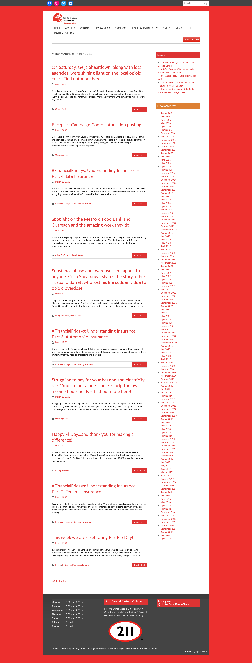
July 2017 (165, 462)
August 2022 (167, 266)
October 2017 (167, 452)
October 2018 (167, 412)
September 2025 (169, 150)
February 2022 (168, 286)
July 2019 (165, 389)
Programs (120, 28)
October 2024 (167, 186)
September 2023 (169, 230)
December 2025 (168, 140)
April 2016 (166, 506)
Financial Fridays (62, 204)
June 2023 (166, 240)
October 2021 (167, 299)
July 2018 (165, 422)
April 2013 (166, 539)
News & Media (102, 28)
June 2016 (166, 499)
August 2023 (167, 233)
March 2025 (167, 170)
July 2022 (165, 270)
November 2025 (169, 143)
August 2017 (167, 459)
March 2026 (167, 130)
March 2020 (167, 363)
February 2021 (168, 326)
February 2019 (168, 399)
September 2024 (169, 190)
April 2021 (166, 319)
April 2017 (166, 469)
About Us (70, 28)
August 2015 (167, 532)
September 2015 (169, 529)
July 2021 (165, 309)
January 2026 (167, 137)
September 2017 (169, 456)
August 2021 (167, 306)
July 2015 (165, 536)
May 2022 (166, 276)
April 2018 (166, 432)
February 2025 (168, 173)
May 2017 (166, 466)
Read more (139, 109)
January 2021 (167, 329)
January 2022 (167, 290)
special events (83, 565)
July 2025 (165, 157)
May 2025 (166, 163)
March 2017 (167, 472)
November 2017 (169, 449)
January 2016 (167, 516)
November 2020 (169, 336)
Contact (85, 28)
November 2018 (169, 409)
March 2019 (167, 396)
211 (189, 28)
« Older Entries (59, 581)
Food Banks (77, 255)
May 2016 (166, 502)
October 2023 (167, 226)
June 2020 (166, 353)
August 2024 (167, 193)
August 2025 (167, 153)
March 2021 (167, 323)
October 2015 (167, 525)
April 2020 (166, 359)
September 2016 (169, 489)
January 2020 (167, 369)
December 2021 (168, 293)
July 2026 (165, 117)
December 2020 (168, 333)
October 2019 (167, 379)
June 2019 (166, 393)
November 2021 (169, 296)
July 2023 (165, 236)
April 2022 (166, 279)
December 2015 (168, 519)
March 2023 (167, 250)
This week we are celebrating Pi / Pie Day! (92, 538)
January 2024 (167, 216)
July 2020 (165, 349)
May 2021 (166, 316)
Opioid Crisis (60, 109)
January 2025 (167, 176)
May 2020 (166, 356)
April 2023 (166, 246)
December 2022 (168, 260)
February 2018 (168, 439)
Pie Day (65, 471)
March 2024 (167, 210)
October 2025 (167, 147)
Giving (166, 28)
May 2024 (166, 203)
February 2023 (168, 253)
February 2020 (168, 366)
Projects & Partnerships (144, 28)
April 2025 (166, 166)
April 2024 (166, 206)
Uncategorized (61, 155)
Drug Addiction (62, 316)
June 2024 (166, 200)
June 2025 (166, 160)
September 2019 (169, 383)
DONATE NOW (191, 39)
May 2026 (166, 123)
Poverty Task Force (65, 33)
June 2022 (166, 273)
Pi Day (58, 471)
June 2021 (166, 313)
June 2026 (166, 120)
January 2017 (167, 479)
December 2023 (168, 220)
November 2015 (169, 522)
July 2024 (165, 196)
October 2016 (167, 486)
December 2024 (168, 180)
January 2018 (167, 442)
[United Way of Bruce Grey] (68, 23)
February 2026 (168, 133)
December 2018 (168, 406)
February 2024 (168, 213)
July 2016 (165, 496)
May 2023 (166, 243)
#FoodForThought (63, 255)
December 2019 (168, 373)
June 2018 (166, 426)
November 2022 (169, 263)
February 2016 (168, 512)
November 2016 (169, 482)
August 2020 (167, 346)
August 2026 (167, 113)
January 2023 (167, 256)
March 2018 (167, 436)
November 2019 (169, 376)
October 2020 (167, 339)
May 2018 (166, 429)
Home (57, 28)
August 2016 (167, 492)
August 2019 (167, 386)
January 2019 (167, 403)
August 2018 (167, 419)
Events (178, 28)
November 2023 (169, 223)
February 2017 (168, 476)
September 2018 (169, 416)
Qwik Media (201, 652)
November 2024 (169, 183)
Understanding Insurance (82, 204)
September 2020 (169, 343)
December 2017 (168, 446)
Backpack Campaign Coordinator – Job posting (96, 125)
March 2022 (167, 283)
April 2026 (166, 127)
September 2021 (169, 303)
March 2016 (167, 509)
